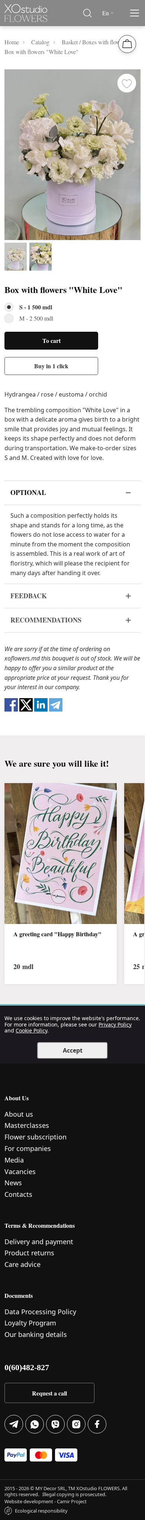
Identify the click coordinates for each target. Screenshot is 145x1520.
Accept (73, 1050)
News (13, 1182)
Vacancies (20, 1171)
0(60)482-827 (26, 1367)
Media (14, 1159)
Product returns (29, 1252)
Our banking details (35, 1334)
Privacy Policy (115, 1024)
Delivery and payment (38, 1241)
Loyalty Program (30, 1322)
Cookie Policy (31, 1030)
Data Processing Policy (40, 1311)
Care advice (22, 1264)
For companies (27, 1148)
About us (18, 1114)
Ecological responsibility (41, 1510)
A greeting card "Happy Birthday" (57, 934)
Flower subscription (35, 1136)
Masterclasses (26, 1125)
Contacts (18, 1194)
